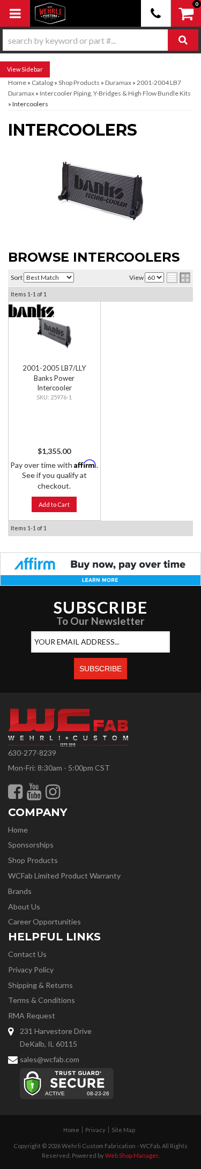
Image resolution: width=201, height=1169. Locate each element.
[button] (100, 40)
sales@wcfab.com (49, 1059)
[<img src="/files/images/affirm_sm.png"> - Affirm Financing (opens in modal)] (100, 567)
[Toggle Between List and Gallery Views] (178, 277)
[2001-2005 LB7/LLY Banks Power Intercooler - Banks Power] (31, 310)
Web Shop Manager (131, 1155)
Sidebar (32, 69)
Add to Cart (54, 504)
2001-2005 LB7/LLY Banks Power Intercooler (54, 377)
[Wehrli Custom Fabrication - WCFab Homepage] (50, 13)
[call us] (156, 13)
